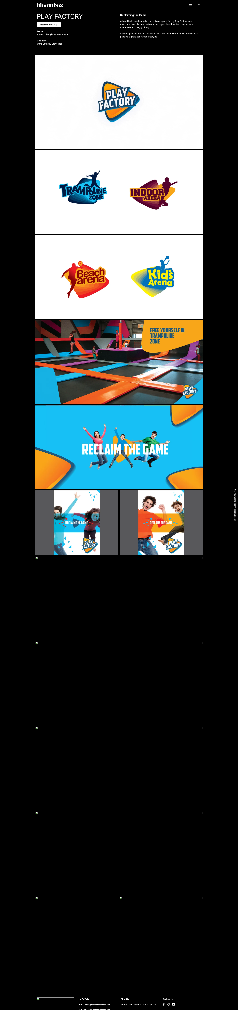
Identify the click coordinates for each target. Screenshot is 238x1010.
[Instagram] (168, 1004)
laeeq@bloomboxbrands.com (97, 1005)
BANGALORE (126, 1005)
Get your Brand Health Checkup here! (235, 505)
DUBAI (145, 1005)
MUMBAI (137, 1005)
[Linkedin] (173, 1004)
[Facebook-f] (163, 1004)
